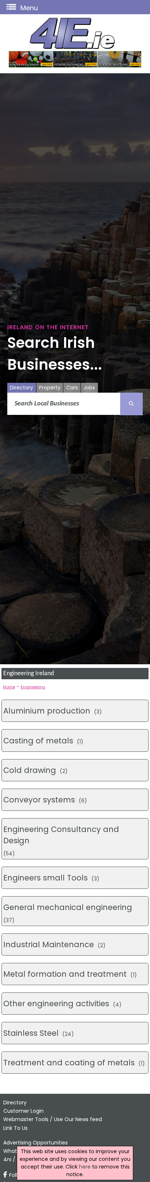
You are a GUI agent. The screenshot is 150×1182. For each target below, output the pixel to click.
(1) (43, 740)
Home (9, 687)
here (85, 1166)
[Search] (131, 404)
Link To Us (15, 1128)
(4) (62, 1003)
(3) (52, 710)
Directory (21, 387)
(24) (38, 1033)
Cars (72, 387)
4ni (7, 1159)
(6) (45, 799)
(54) (61, 840)
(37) (67, 913)
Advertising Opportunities (35, 1142)
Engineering (33, 687)
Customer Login (23, 1111)
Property (49, 387)
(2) (35, 770)
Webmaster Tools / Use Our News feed (52, 1119)
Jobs (89, 387)
